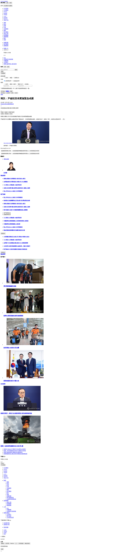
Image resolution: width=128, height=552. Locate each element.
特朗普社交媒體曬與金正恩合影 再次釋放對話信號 (17, 200)
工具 (5, 506)
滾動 (5, 22)
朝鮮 (5, 30)
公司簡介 (6, 62)
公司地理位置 (10, 517)
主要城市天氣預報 (8, 59)
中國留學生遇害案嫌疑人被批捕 (12, 224)
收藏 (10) (6, 48)
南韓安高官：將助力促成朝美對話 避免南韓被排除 (16, 413)
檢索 (2, 71)
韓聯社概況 (6, 512)
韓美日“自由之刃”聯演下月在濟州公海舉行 (15, 449)
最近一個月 (13, 84)
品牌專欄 (6, 500)
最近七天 (20, 84)
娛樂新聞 (6, 45)
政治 (5, 24)
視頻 (5, 39)
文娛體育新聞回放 (11, 499)
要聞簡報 (6, 36)
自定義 (26, 84)
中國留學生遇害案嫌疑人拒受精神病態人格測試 (16, 220)
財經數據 (6, 35)
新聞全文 (16, 77)
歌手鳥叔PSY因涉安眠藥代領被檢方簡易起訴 (15, 249)
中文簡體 (3, 465)
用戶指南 (9, 516)
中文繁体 (6, 467)
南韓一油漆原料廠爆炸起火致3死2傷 (12, 446)
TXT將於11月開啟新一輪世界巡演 (12, 185)
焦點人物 (6, 33)
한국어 (5, 469)
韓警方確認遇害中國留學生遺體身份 (13, 452)
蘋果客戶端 (6, 524)
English (5, 470)
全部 (6, 77)
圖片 (5, 38)
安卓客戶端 (6, 523)
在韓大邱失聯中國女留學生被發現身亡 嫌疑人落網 (17, 188)
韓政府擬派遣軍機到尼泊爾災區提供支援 (14, 230)
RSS (5, 57)
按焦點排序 (16, 81)
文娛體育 (6, 29)
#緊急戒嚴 (6, 159)
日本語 (5, 472)
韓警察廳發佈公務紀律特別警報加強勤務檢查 (15, 453)
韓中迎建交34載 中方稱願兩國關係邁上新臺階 (16, 210)
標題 (11, 77)
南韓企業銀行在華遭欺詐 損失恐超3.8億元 (14, 178)
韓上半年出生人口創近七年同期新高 (13, 191)
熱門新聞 (6, 44)
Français (5, 476)
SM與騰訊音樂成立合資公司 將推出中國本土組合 (16, 236)
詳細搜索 (3, 73)
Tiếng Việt (6, 477)
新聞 (5, 480)
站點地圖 (6, 527)
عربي (5, 473)
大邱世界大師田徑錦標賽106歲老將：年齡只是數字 (17, 246)
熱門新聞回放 (10, 497)
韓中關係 (6, 32)
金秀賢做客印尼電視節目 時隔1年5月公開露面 (16, 181)
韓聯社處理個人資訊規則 (10, 64)
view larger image (8, 143)
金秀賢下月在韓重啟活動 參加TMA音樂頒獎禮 (16, 243)
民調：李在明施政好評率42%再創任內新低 (15, 450)
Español (5, 475)
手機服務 (6, 60)
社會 (5, 27)
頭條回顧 (6, 42)
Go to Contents (4, 1)
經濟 (5, 25)
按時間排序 (8, 81)
